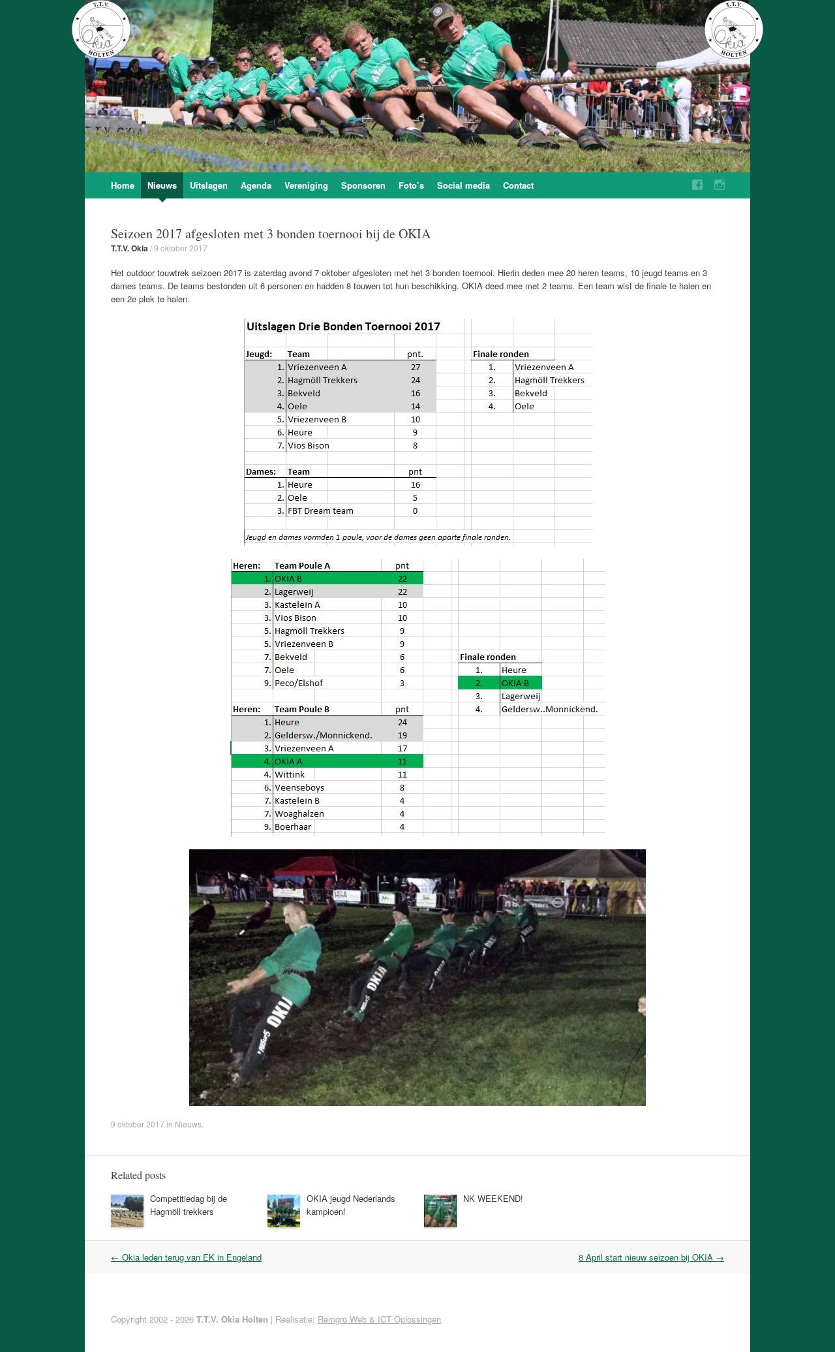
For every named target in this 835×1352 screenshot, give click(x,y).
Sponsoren (363, 185)
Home (122, 185)
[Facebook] (697, 185)
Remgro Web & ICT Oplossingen (379, 1319)
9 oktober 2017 (180, 247)
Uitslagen (209, 185)
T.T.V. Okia (129, 248)
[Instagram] (719, 185)
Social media (463, 185)
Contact (518, 185)
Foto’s (411, 185)
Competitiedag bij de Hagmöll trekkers (188, 1205)
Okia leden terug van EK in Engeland (186, 1257)
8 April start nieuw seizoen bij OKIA (651, 1257)
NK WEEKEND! (493, 1198)
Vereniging (306, 185)
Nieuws (162, 185)
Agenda (256, 185)
